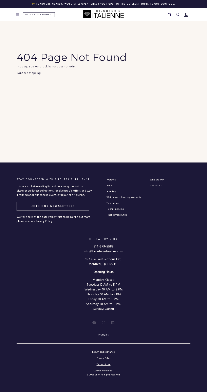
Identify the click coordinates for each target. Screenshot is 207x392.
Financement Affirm (117, 215)
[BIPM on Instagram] (103, 323)
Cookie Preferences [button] (103, 371)
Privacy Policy (103, 358)
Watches (111, 180)
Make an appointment (39, 15)
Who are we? (157, 180)
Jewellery (111, 191)
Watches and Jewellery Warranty (124, 197)
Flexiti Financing (115, 209)
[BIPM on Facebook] (94, 323)
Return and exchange (103, 352)
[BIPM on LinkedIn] (113, 323)
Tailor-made (113, 203)
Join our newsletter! (53, 206)
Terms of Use (104, 365)
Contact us (156, 186)
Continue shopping (29, 73)
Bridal (110, 186)
